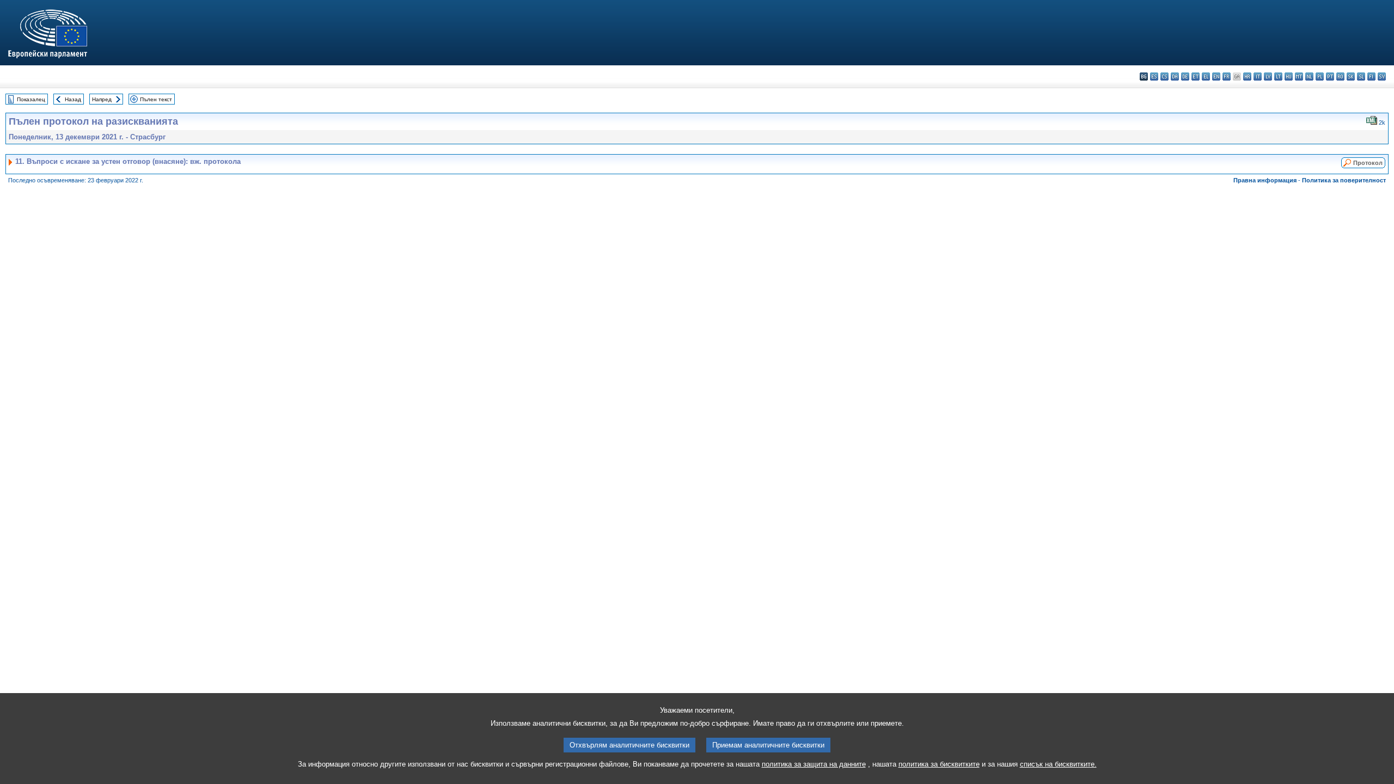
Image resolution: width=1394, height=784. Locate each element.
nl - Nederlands (1309, 76)
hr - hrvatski (1247, 76)
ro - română (1340, 76)
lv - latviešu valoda (1268, 76)
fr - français (1226, 76)
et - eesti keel (1195, 76)
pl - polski (1320, 76)
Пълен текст (156, 99)
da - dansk (1175, 76)
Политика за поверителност (1344, 180)
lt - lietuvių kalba (1278, 76)
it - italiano (1258, 76)
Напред (102, 99)
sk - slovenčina (1351, 76)
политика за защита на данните (814, 764)
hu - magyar (1289, 76)
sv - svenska (1382, 76)
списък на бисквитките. (1058, 764)
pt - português (1330, 76)
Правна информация (1265, 180)
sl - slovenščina (1361, 76)
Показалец (31, 99)
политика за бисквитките (939, 764)
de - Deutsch (1185, 76)
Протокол (1368, 163)
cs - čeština (1164, 76)
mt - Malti (1299, 76)
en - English (1216, 76)
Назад (73, 99)
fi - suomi (1371, 76)
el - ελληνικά (1206, 76)
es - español (1154, 76)
